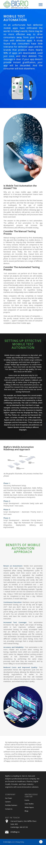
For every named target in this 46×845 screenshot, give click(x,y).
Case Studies (29, 804)
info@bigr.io (15, 832)
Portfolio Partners (11, 805)
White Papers (29, 807)
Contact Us (8, 809)
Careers (8, 802)
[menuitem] (39, 4)
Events (27, 800)
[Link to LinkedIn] (41, 841)
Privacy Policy (20, 842)
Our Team (8, 798)
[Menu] (39, 4)
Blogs (26, 811)
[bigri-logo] (19, 4)
